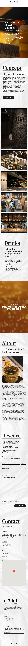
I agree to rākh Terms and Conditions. (11, 501)
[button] (14, 571)
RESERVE (8, 97)
